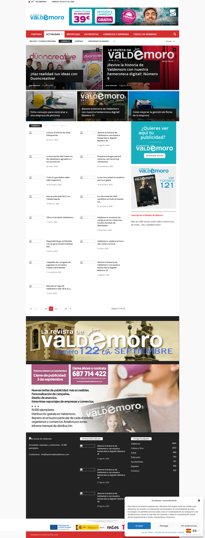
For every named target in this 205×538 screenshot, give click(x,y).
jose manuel (34, 85)
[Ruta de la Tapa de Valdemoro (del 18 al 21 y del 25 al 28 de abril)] (36, 290)
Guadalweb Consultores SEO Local (44, 534)
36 (66, 309)
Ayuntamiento (137, 462)
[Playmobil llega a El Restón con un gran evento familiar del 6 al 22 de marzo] (36, 245)
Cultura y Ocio (137, 448)
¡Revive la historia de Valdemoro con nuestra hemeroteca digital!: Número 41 (111, 449)
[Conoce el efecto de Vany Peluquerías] (36, 136)
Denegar (164, 525)
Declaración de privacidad (165, 532)
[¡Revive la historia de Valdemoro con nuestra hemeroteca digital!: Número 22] (87, 266)
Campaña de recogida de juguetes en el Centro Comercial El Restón (58, 265)
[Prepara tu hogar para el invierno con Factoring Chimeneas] (87, 160)
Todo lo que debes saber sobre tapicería (58, 178)
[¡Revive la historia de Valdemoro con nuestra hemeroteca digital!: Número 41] (87, 450)
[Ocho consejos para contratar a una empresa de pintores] (51, 107)
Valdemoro (135, 444)
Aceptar (139, 525)
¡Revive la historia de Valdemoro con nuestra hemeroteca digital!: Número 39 (111, 497)
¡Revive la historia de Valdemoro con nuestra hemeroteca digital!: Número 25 (108, 136)
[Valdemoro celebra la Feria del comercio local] (87, 245)
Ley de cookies (147, 532)
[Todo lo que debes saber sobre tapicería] (36, 181)
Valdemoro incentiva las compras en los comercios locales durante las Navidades (109, 221)
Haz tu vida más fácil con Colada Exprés (58, 197)
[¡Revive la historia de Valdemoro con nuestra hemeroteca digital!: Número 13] (102, 107)
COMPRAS (79, 41)
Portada (36, 34)
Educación (135, 457)
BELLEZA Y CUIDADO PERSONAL (43, 41)
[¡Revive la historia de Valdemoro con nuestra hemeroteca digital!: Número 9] (141, 75)
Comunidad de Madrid (98, 41)
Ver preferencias (189, 525)
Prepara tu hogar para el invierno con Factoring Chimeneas (109, 159)
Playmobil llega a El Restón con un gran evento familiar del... (59, 244)
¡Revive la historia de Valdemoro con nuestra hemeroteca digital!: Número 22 (108, 266)
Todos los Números (145, 34)
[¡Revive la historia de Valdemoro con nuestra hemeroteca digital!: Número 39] (87, 497)
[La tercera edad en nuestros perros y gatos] (87, 181)
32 (56, 309)
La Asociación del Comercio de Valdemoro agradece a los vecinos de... (59, 159)
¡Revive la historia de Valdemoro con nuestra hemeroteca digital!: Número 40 (111, 473)
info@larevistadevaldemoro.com (55, 454)
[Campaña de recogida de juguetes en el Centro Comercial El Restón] (36, 266)
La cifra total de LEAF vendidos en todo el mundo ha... (110, 199)
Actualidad (53, 34)
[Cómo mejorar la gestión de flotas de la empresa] (153, 107)
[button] (198, 500)
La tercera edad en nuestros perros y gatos (110, 178)
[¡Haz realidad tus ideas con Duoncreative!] (64, 75)
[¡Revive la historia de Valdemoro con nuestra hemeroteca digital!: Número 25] (87, 136)
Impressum (182, 532)
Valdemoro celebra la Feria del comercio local (110, 242)
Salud (133, 453)
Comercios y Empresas (116, 34)
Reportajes (73, 34)
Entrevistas (91, 34)
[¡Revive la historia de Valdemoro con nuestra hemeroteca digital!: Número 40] (87, 473)
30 (46, 309)
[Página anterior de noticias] (31, 309)
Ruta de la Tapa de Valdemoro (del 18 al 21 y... (59, 287)
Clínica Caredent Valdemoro (59, 217)
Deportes (135, 466)
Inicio (46, 126)
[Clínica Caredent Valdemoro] (36, 221)
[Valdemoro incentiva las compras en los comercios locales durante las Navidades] (87, 221)
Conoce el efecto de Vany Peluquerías (58, 134)
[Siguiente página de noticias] (71, 309)
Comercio (65, 41)
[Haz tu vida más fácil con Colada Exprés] (36, 200)
